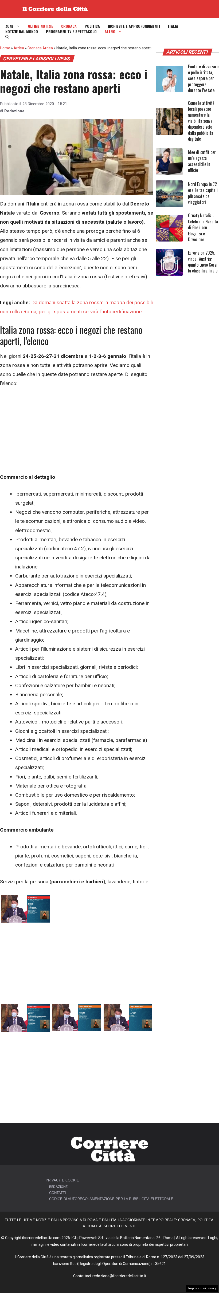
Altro (110, 31)
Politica (92, 26)
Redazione (14, 111)
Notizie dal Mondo (21, 31)
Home (5, 48)
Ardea (19, 48)
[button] (7, 36)
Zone (9, 26)
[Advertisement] (76, 433)
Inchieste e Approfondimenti (134, 26)
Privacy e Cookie (62, 1180)
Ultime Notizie (40, 26)
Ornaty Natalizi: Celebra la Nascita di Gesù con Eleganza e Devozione (203, 227)
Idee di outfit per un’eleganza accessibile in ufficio (202, 161)
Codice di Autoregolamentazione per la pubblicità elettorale (111, 1199)
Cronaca (69, 26)
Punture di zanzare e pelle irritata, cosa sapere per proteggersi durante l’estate (203, 78)
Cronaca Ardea (40, 48)
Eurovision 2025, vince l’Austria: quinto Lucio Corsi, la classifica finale (203, 262)
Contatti (57, 1193)
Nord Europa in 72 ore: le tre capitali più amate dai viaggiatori (203, 193)
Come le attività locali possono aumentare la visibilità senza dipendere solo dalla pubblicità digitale (201, 121)
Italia (173, 26)
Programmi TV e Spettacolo (71, 31)
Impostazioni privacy (202, 1288)
